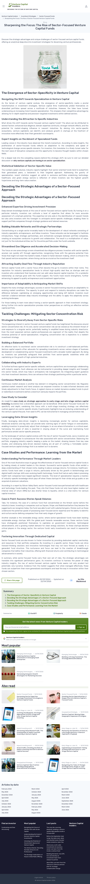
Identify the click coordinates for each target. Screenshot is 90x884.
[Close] (68, 435)
